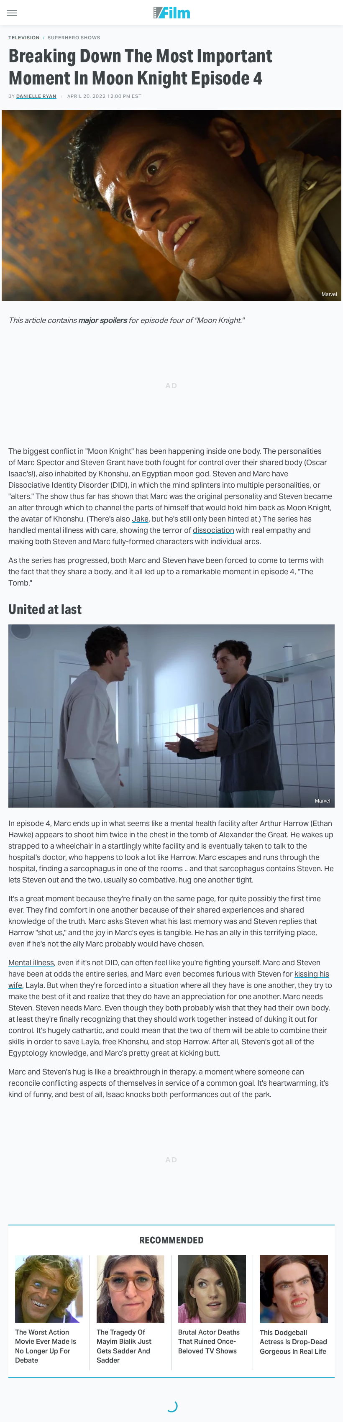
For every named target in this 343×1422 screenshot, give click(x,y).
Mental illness (31, 962)
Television (24, 38)
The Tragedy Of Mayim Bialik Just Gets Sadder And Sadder (124, 1346)
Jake (140, 519)
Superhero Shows (74, 38)
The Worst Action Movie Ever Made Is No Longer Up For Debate (45, 1346)
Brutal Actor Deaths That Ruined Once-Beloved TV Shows (209, 1342)
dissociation (213, 530)
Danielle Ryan (36, 96)
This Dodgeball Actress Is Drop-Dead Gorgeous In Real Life (293, 1342)
